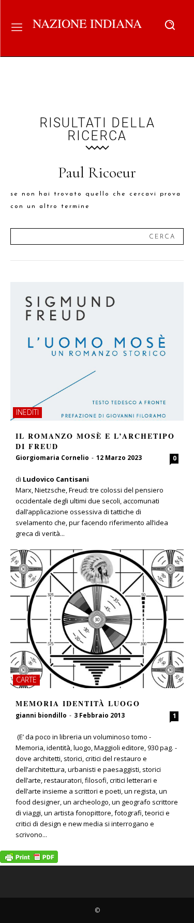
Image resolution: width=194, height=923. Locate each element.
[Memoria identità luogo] (97, 618)
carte (26, 679)
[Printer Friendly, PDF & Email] (29, 860)
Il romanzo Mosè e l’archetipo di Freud (95, 441)
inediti (27, 412)
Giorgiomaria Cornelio (52, 457)
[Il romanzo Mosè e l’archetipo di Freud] (97, 351)
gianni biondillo (41, 715)
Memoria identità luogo (78, 703)
